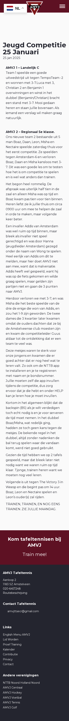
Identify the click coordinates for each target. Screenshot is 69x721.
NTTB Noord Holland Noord (21, 682)
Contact (8, 664)
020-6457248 (12, 588)
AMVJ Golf (10, 707)
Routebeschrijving (15, 593)
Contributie (10, 654)
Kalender (9, 649)
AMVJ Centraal (12, 687)
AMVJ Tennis (11, 702)
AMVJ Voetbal (12, 697)
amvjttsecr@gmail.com (23, 611)
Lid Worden (10, 639)
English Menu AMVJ (16, 634)
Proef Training (12, 644)
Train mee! (34, 554)
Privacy (8, 659)
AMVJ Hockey (12, 692)
